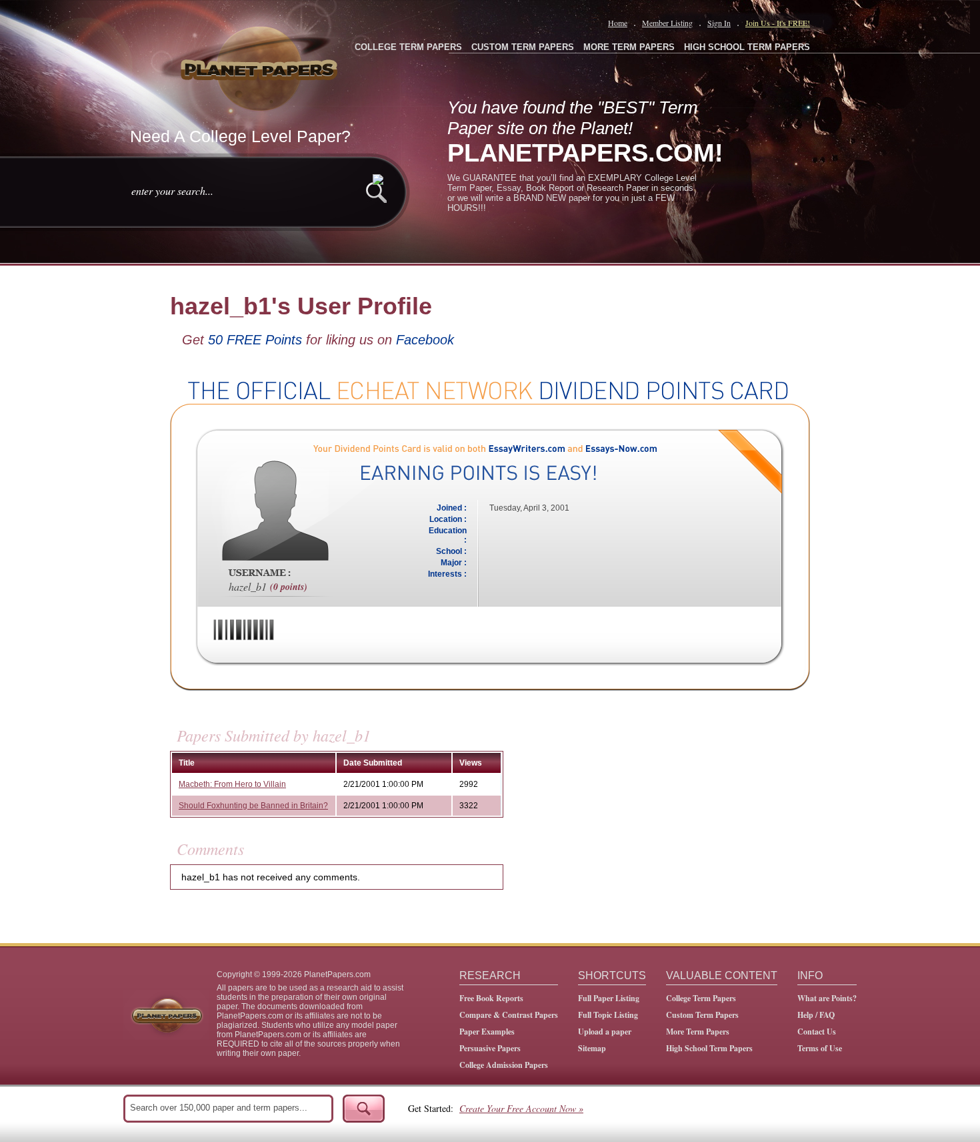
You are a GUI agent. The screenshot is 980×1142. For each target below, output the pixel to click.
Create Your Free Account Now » (521, 1108)
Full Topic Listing (608, 1015)
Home (617, 22)
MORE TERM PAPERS (629, 47)
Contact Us (816, 1031)
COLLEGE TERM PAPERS (408, 47)
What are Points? (827, 998)
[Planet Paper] (260, 67)
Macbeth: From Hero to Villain (232, 784)
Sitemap (592, 1048)
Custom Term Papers (702, 1015)
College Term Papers (701, 998)
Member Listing (667, 22)
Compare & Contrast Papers (508, 1015)
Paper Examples (487, 1031)
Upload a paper (604, 1031)
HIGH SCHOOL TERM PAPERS (747, 47)
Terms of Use (819, 1048)
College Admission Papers (503, 1065)
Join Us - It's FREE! (777, 22)
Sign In (719, 22)
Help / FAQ (816, 1015)
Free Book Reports (491, 998)
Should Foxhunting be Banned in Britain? (253, 805)
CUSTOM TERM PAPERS (522, 47)
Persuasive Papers (490, 1048)
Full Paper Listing (608, 998)
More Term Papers (697, 1031)
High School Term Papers (709, 1048)
